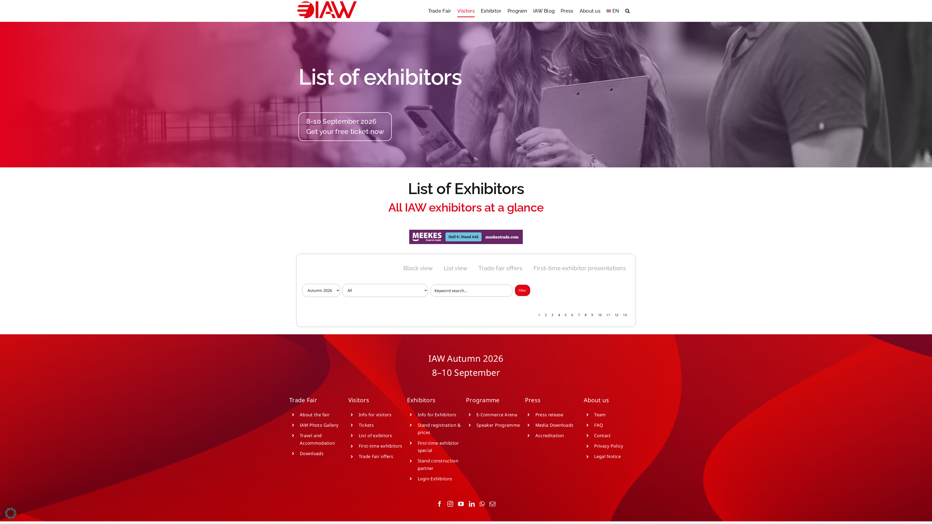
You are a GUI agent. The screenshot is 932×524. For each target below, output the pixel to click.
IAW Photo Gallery (319, 425)
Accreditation (549, 435)
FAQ (598, 425)
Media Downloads (554, 425)
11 (608, 315)
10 (600, 315)
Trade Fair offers (376, 456)
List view (455, 268)
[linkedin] (472, 504)
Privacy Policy (608, 446)
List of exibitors (375, 435)
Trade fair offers (500, 268)
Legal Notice (607, 456)
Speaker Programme (498, 425)
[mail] (492, 504)
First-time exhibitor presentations (579, 268)
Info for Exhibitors (437, 415)
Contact (602, 435)
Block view (418, 268)
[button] (627, 11)
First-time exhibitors (380, 446)
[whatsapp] (482, 504)
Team (600, 415)
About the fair (314, 415)
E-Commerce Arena (496, 415)
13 (625, 315)
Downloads (312, 453)
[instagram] (450, 504)
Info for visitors (375, 415)
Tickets (366, 425)
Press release (549, 415)
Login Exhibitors (435, 479)
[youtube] (461, 504)
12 (616, 315)
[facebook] (439, 504)
